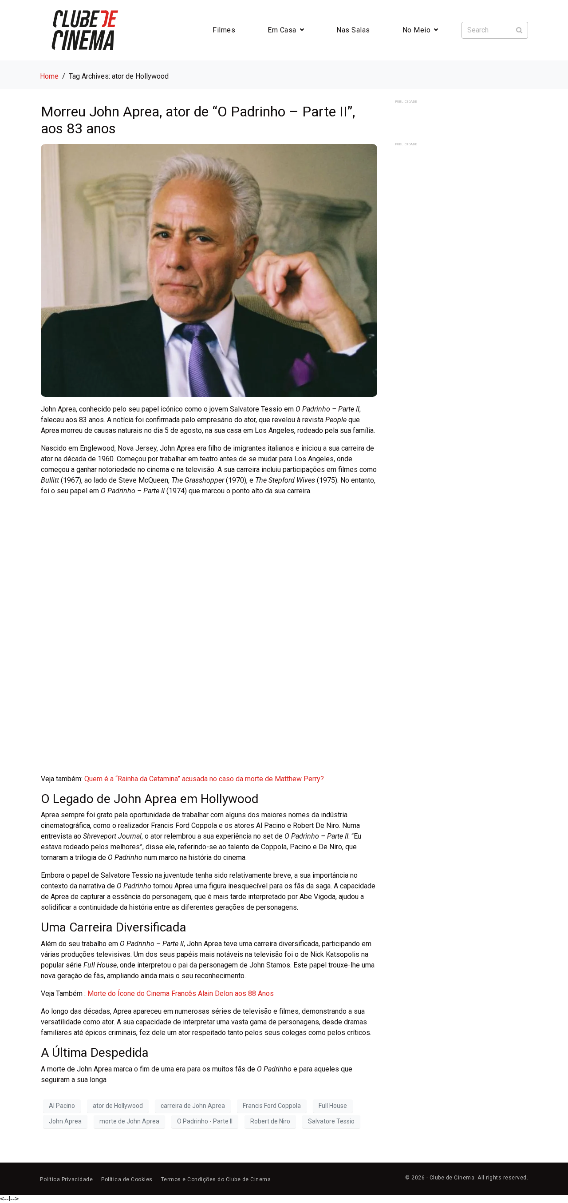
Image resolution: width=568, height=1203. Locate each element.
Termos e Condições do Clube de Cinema (216, 1179)
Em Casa (282, 30)
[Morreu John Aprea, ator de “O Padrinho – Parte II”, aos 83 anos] (209, 270)
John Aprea (65, 1121)
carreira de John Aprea (193, 1105)
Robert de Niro (270, 1121)
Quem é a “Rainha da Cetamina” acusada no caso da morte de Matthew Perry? (204, 779)
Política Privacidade (66, 1179)
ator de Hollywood (118, 1105)
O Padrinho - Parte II (205, 1121)
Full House (333, 1105)
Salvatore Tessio (331, 1121)
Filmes (224, 30)
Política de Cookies (127, 1179)
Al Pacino (62, 1105)
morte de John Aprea (129, 1121)
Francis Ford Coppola (272, 1105)
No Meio (416, 30)
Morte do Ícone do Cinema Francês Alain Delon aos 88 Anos (180, 993)
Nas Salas (353, 30)
